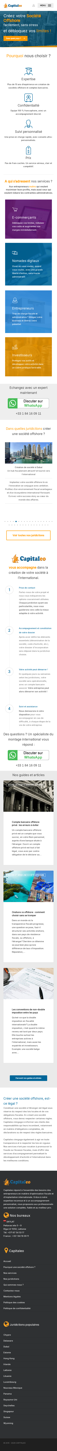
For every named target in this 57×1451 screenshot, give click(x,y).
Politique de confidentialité (16, 1308)
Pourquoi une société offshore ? (19, 1267)
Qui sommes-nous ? (13, 1284)
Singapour (8, 1411)
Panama (7, 1393)
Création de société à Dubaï (28, 467)
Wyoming (8, 1423)
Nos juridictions (11, 1279)
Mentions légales (12, 1296)
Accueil (7, 1261)
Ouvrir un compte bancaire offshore (26, 785)
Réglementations (16, 972)
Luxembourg (9, 1382)
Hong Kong (9, 1358)
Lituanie (7, 1376)
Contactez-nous (11, 1290)
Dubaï (6, 1346)
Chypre (7, 1334)
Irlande (7, 1364)
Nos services (9, 1273)
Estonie (7, 1352)
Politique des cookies (14, 1302)
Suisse (6, 1417)
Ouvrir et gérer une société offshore (26, 875)
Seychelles (9, 1405)
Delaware (8, 1340)
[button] (46, 5)
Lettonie (7, 1370)
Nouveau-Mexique (12, 1387)
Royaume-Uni (10, 1399)
